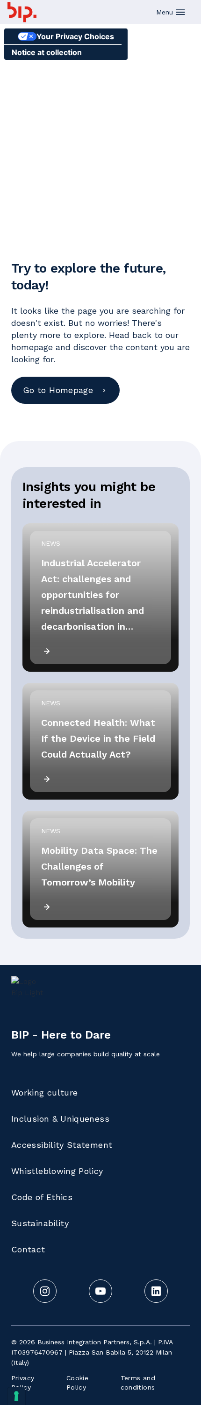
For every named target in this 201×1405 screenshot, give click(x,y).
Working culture (44, 1092)
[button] (171, 12)
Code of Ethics (41, 1197)
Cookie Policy (77, 1382)
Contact (28, 1249)
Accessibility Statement (61, 1145)
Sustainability (40, 1223)
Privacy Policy (23, 1382)
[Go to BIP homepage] (21, 12)
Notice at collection (47, 52)
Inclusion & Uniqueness (60, 1119)
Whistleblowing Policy (57, 1171)
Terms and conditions (138, 1382)
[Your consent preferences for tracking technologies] (16, 1396)
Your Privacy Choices (75, 36)
